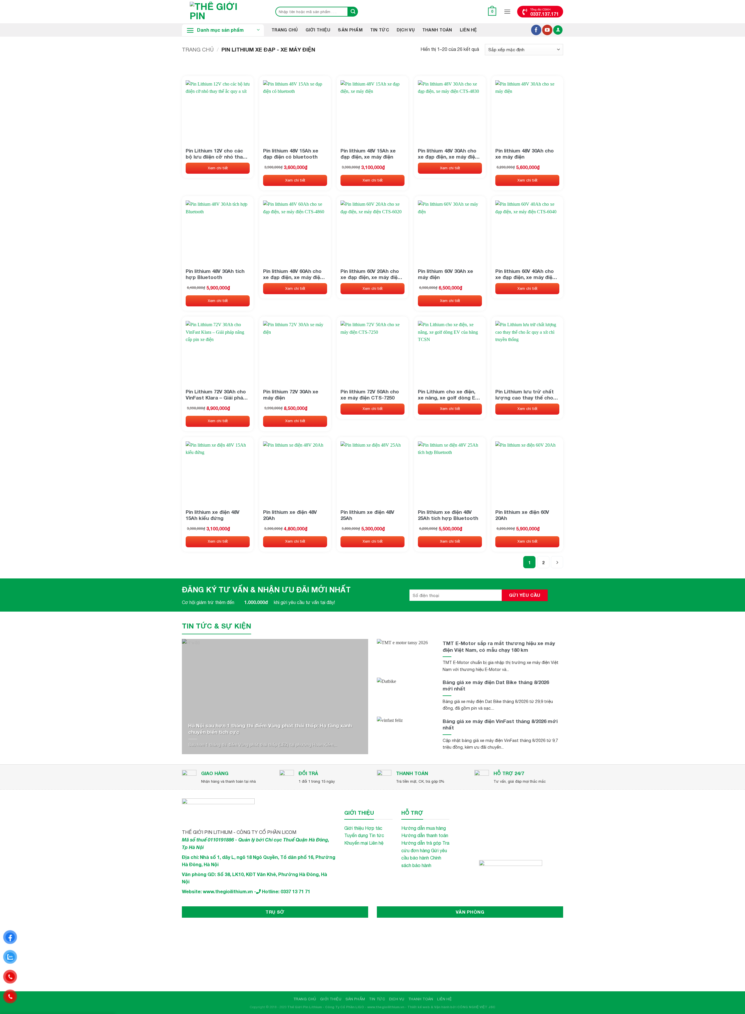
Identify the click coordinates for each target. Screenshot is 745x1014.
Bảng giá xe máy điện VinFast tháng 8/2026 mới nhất (500, 724)
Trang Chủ (285, 29)
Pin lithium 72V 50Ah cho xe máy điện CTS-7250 (369, 394)
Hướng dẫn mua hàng (423, 828)
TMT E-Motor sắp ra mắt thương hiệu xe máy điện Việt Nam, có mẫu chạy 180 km (499, 646)
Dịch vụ (406, 29)
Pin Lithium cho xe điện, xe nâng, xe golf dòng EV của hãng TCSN (448, 394)
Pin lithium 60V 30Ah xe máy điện (445, 274)
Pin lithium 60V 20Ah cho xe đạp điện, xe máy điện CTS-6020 (370, 274)
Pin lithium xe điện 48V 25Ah (367, 515)
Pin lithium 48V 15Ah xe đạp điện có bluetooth (290, 154)
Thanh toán (437, 29)
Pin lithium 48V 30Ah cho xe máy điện (524, 154)
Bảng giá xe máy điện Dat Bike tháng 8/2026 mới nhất (496, 685)
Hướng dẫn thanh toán (424, 835)
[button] (492, 11)
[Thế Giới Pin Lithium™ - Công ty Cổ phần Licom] (222, 11)
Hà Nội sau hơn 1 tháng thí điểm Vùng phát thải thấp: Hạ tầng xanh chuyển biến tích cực (270, 728)
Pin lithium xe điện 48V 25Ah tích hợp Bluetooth (448, 515)
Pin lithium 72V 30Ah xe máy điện (290, 394)
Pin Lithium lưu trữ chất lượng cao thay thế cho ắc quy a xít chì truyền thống (524, 394)
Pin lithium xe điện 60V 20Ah (522, 515)
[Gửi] (353, 12)
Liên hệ (468, 29)
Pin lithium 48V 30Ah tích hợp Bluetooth (215, 274)
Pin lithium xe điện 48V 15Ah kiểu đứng (213, 515)
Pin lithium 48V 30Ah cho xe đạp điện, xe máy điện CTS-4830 (448, 154)
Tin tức (376, 835)
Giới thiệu (318, 29)
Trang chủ (198, 49)
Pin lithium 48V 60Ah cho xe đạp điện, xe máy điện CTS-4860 (293, 274)
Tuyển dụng (356, 835)
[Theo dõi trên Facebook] (536, 30)
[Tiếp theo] (557, 562)
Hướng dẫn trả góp (421, 843)
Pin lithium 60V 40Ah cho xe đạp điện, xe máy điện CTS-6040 (525, 274)
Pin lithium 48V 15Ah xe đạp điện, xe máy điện (368, 154)
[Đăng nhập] (558, 30)
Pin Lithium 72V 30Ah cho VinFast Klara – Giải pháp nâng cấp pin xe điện (216, 394)
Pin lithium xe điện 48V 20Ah (290, 515)
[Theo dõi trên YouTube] (547, 30)
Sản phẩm (350, 29)
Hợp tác (373, 828)
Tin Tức (379, 29)
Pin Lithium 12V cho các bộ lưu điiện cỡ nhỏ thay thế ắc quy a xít (215, 154)
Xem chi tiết (218, 168)
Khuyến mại (356, 843)
